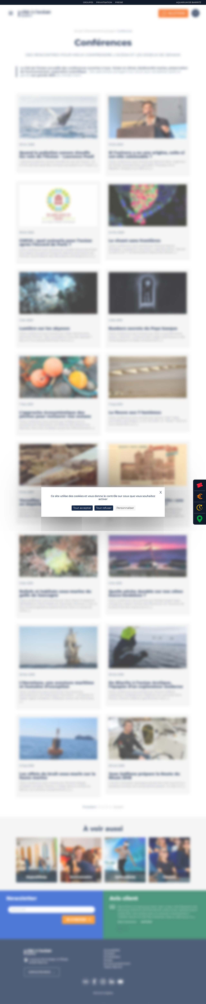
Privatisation (104, 2)
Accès (199, 519)
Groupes (88, 2)
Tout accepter (82, 507)
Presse (119, 2)
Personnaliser (125, 507)
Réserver (199, 485)
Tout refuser (104, 507)
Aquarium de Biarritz (188, 2)
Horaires (199, 507)
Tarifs (199, 496)
